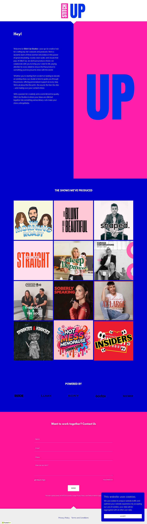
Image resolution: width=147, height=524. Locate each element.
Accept (123, 516)
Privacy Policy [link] (81, 495)
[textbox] (73, 439)
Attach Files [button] (40, 480)
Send (73, 488)
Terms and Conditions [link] (80, 518)
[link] (73, 10)
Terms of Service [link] (93, 495)
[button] (35, 480)
